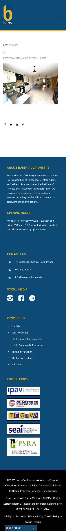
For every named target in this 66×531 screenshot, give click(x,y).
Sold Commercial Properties (28, 345)
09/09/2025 (10, 44)
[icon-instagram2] (11, 298)
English (16, 527)
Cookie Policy (51, 516)
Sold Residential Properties (27, 338)
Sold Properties (20, 332)
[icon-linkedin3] (32, 298)
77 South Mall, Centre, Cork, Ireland (34, 261)
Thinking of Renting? (22, 358)
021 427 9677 (23, 269)
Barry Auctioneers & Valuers (32, 479)
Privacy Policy (35, 516)
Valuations (17, 364)
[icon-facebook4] (22, 298)
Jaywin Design (33, 521)
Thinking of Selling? (22, 351)
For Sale (16, 326)
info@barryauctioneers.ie (28, 277)
